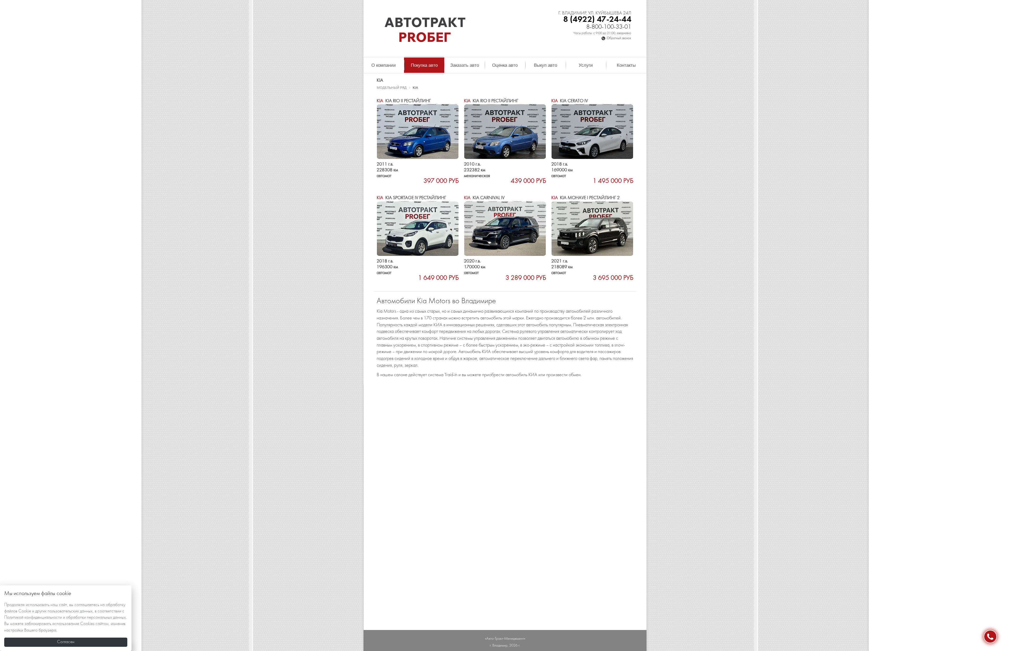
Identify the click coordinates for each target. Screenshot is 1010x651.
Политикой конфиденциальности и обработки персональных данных (65, 618)
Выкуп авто (545, 65)
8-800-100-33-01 (608, 27)
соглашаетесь (86, 605)
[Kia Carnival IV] (505, 229)
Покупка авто (424, 65)
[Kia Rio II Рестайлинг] (418, 131)
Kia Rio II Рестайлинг (404, 101)
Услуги (586, 65)
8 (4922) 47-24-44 (597, 20)
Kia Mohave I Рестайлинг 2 (585, 198)
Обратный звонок (619, 38)
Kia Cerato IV (569, 101)
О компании (383, 65)
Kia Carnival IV (484, 198)
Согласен (65, 642)
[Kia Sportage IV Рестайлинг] (418, 229)
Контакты (626, 65)
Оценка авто (505, 65)
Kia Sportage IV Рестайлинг (411, 198)
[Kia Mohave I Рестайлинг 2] (592, 229)
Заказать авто (464, 65)
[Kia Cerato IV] (592, 131)
